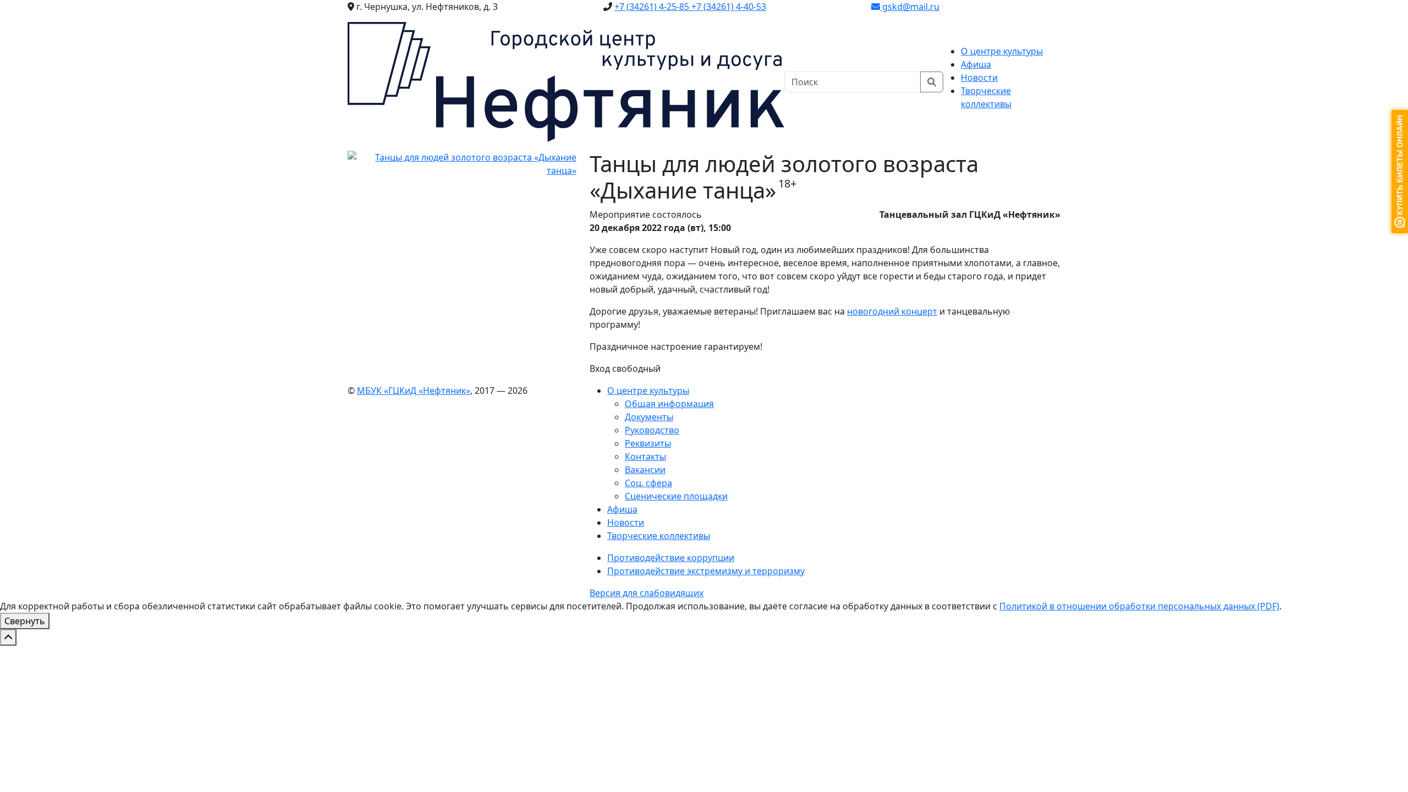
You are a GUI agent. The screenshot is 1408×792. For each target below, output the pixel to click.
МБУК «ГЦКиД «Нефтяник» (413, 390)
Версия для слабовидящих (646, 593)
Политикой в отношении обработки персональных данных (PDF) (1139, 606)
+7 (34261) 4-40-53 (728, 7)
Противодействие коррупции (670, 558)
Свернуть (24, 621)
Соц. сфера (648, 483)
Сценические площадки (676, 496)
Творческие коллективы (658, 536)
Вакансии (645, 470)
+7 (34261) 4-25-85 (652, 7)
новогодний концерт (892, 311)
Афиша (976, 64)
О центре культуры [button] (1002, 51)
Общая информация (669, 404)
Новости (979, 78)
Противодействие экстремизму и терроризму (706, 571)
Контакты (645, 456)
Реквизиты (648, 443)
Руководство (652, 430)
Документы (649, 417)
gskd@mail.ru (909, 7)
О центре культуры (648, 390)
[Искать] (931, 82)
